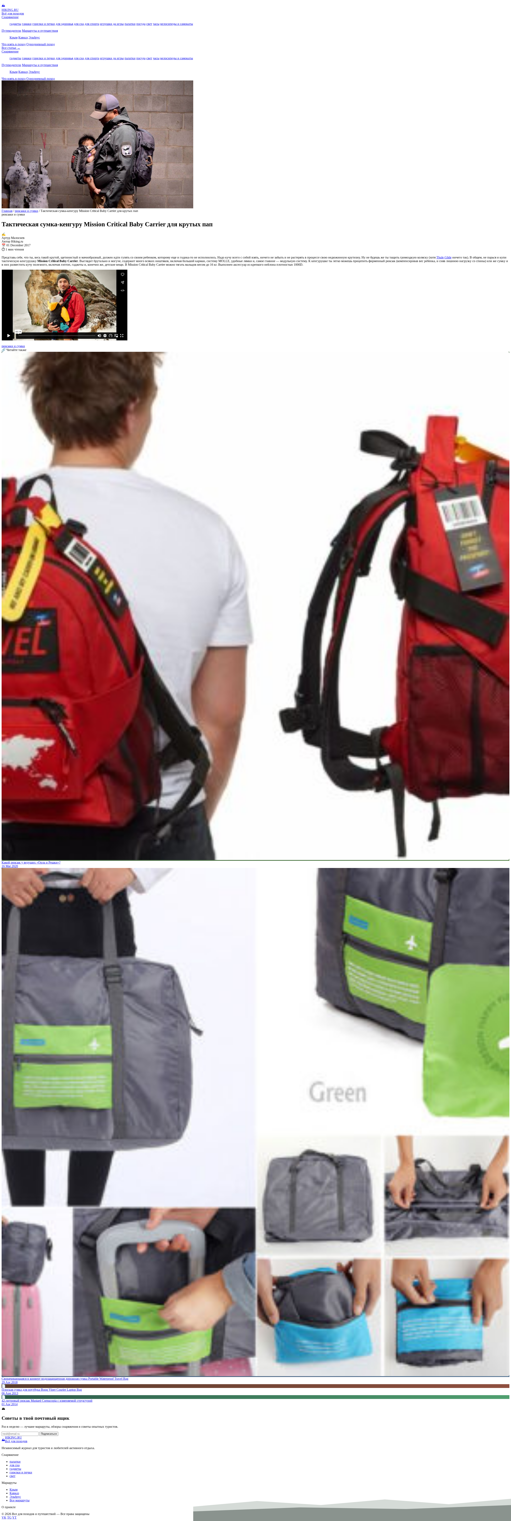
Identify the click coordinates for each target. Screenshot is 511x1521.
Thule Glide (444, 257)
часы (156, 24)
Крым (14, 37)
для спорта (92, 24)
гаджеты (15, 24)
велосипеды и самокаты (176, 24)
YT (14, 1517)
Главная (7, 211)
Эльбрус (34, 37)
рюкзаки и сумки (26, 211)
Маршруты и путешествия (40, 30)
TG (9, 1517)
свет (149, 24)
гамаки (27, 24)
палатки (130, 24)
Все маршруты (20, 1500)
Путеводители (11, 30)
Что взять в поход (14, 44)
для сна (79, 24)
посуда (141, 24)
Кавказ (23, 37)
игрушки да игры (112, 24)
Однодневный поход (40, 44)
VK (4, 1517)
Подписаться (49, 1433)
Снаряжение (10, 17)
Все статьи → (11, 48)
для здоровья (64, 24)
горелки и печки (43, 24)
